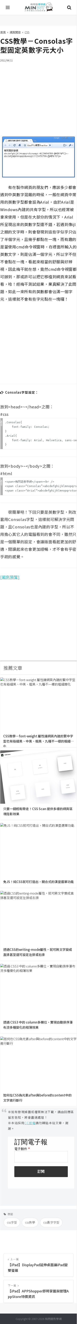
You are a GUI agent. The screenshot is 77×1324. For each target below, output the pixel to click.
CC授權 (30, 1123)
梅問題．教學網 (38, 7)
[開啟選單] (7, 7)
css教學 (30, 1222)
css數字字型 (51, 1222)
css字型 (12, 1222)
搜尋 (69, 7)
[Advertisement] (38, 96)
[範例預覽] (9, 577)
